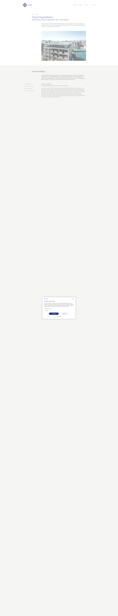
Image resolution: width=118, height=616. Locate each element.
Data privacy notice (48, 308)
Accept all (54, 313)
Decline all (64, 313)
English (47, 298)
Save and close (59, 316)
